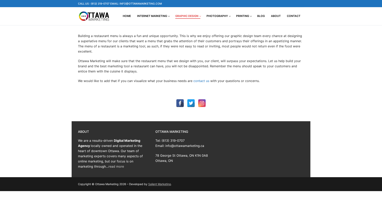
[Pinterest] (300, 3)
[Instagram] (277, 3)
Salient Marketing (159, 184)
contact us (201, 81)
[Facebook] (270, 3)
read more (116, 166)
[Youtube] (285, 3)
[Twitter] (292, 3)
